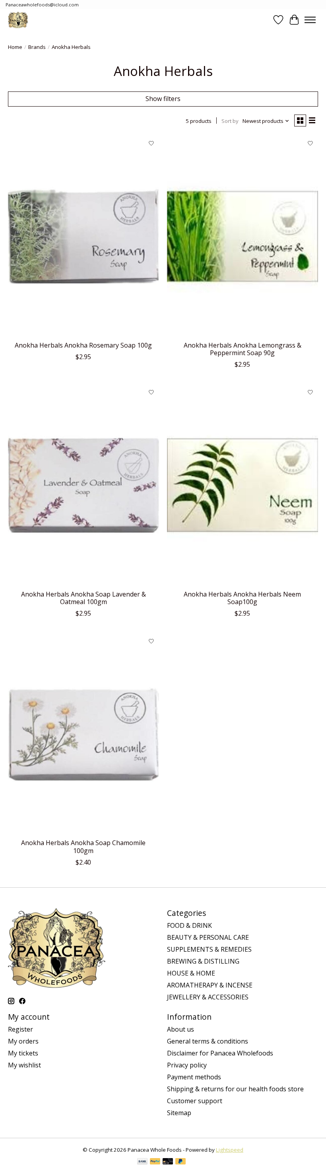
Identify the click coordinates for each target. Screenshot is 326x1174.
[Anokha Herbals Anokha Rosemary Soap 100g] (83, 236)
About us (180, 1029)
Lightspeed (229, 1149)
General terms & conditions (207, 1041)
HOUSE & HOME (191, 973)
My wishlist (24, 1065)
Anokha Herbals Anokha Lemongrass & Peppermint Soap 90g (242, 349)
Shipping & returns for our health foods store (235, 1089)
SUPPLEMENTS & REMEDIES (209, 949)
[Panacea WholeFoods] (18, 20)
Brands (37, 47)
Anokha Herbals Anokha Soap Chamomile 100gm (83, 846)
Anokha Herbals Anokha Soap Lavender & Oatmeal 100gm (83, 598)
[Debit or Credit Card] (168, 1162)
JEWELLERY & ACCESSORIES (207, 997)
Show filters (163, 98)
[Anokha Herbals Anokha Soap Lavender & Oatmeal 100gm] (83, 485)
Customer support (194, 1100)
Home (15, 47)
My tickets (23, 1053)
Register (20, 1029)
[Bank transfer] (142, 1162)
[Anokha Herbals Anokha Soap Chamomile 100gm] (83, 734)
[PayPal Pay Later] (180, 1162)
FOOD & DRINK (189, 925)
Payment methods (194, 1077)
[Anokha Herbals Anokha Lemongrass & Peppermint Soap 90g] (242, 236)
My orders (23, 1041)
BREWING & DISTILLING (203, 961)
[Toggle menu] (310, 20)
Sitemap (179, 1112)
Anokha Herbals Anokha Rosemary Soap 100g (83, 345)
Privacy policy (187, 1065)
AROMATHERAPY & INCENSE (209, 985)
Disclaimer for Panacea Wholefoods (220, 1053)
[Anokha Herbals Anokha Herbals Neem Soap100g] (242, 485)
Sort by (230, 120)
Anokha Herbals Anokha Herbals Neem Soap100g (242, 598)
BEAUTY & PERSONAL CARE (208, 937)
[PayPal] (155, 1162)
